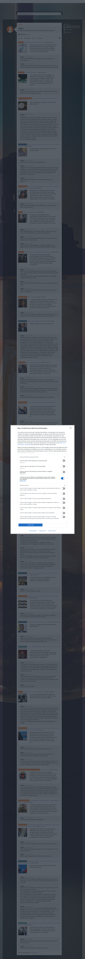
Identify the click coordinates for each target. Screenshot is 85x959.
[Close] (71, 428)
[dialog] (42, 479)
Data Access (42, 530)
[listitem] (42, 457)
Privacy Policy (52, 530)
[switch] (63, 460)
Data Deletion (33, 530)
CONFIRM (30, 525)
